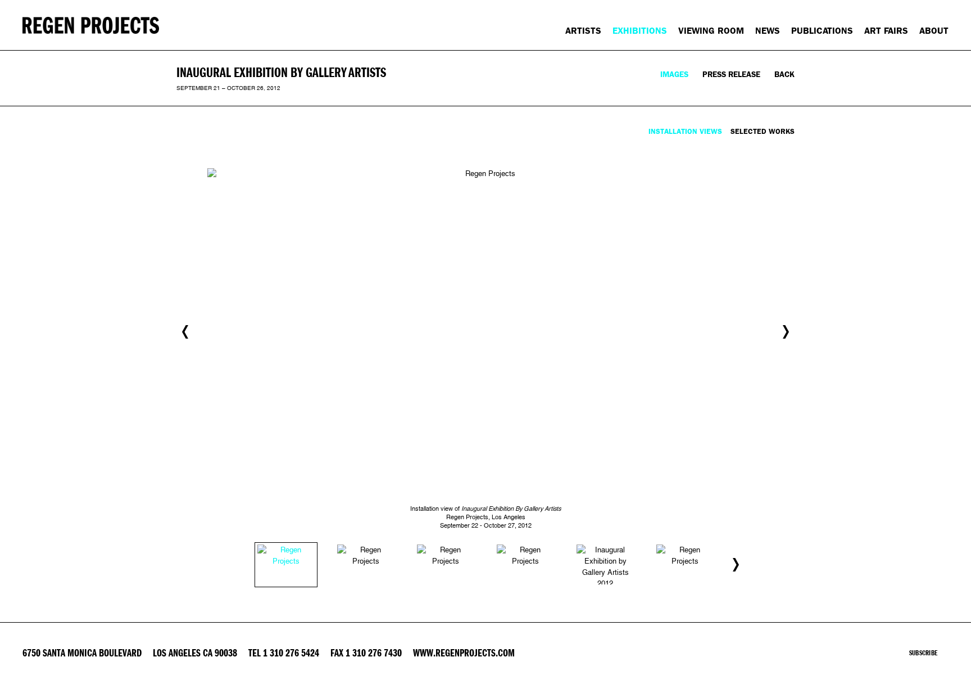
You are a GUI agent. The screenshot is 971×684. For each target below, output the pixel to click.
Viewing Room (711, 30)
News (767, 30)
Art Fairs (886, 30)
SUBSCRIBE (923, 653)
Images (674, 74)
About (934, 30)
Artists (583, 30)
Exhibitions (639, 30)
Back (784, 74)
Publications (822, 30)
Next (786, 332)
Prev (185, 332)
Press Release (731, 74)
